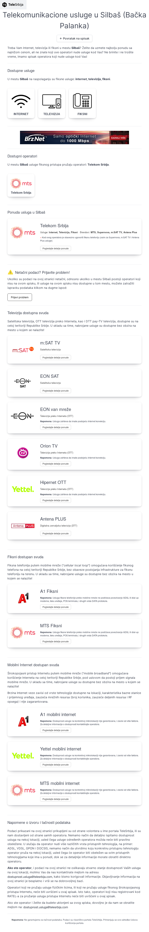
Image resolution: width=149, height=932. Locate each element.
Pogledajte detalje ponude (56, 248)
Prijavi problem (20, 297)
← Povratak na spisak (74, 38)
